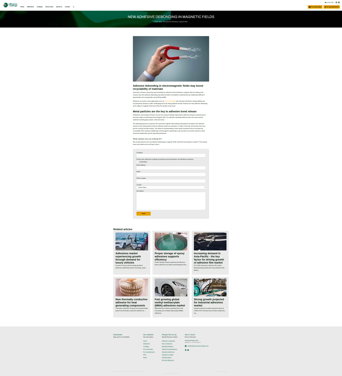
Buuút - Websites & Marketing (171, 373)
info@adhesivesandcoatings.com (197, 346)
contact (67, 6)
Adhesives (146, 344)
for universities (316, 7)
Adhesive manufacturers (169, 349)
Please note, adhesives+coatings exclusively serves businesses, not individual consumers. (165, 159)
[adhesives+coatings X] (339, 2)
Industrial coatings (167, 355)
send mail (330, 2)
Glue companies (167, 344)
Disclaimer (217, 371)
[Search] (73, 8)
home (22, 6)
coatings (40, 6)
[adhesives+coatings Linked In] (336, 2)
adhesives (30, 6)
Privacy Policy (225, 371)
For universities (148, 349)
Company (139, 152)
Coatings (146, 346)
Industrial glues (166, 357)
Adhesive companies (168, 341)
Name (138, 171)
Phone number (141, 178)
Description (140, 191)
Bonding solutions (167, 346)
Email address (141, 165)
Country (138, 185)
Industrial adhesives (168, 352)
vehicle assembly (169, 101)
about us (59, 6)
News (145, 357)
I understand (143, 162)
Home (145, 341)
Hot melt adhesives (168, 360)
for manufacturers (333, 7)
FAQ (144, 355)
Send (143, 213)
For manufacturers (149, 352)
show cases (49, 6)
